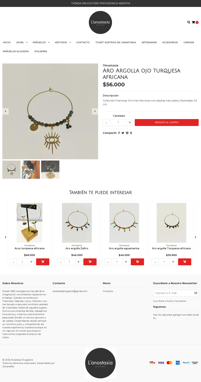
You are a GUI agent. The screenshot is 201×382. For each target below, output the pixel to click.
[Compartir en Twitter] (123, 132)
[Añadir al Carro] (42, 261)
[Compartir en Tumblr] (131, 132)
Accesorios (170, 42)
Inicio (7, 42)
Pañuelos (39, 42)
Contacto (83, 42)
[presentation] (5, 111)
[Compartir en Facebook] (119, 132)
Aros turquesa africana (29, 248)
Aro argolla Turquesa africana (171, 248)
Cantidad (119, 115)
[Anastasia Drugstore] (100, 22)
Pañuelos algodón (16, 51)
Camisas (189, 42)
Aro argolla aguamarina (124, 248)
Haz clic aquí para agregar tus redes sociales (176, 316)
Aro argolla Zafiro (76, 248)
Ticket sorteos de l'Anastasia (115, 42)
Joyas (20, 42)
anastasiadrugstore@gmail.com (70, 291)
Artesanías (149, 42)
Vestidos (61, 42)
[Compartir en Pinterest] (127, 132)
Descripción (111, 95)
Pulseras (41, 51)
